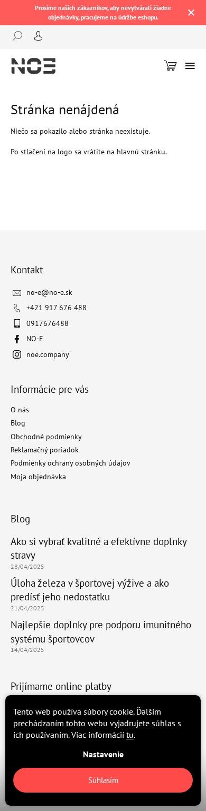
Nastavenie (103, 754)
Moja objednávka (38, 476)
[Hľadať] (21, 35)
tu (130, 734)
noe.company (47, 354)
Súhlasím (103, 780)
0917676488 (47, 323)
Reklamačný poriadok (45, 449)
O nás (20, 409)
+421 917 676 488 (56, 307)
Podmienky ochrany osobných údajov (70, 463)
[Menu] (190, 65)
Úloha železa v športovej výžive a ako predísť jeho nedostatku (90, 590)
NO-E (34, 338)
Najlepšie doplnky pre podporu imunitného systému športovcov (101, 631)
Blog (18, 423)
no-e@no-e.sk (49, 292)
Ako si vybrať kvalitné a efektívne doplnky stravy (98, 548)
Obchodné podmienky (46, 436)
